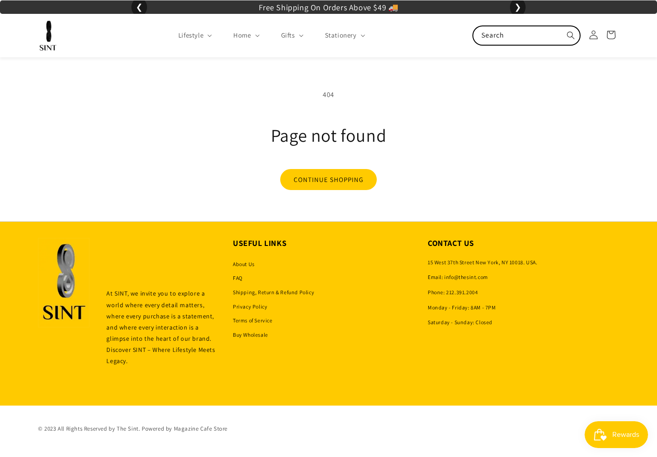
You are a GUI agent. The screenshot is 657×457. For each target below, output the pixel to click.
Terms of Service (253, 320)
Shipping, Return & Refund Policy (273, 292)
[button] (187, 35)
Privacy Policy (250, 306)
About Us (244, 264)
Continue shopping (328, 179)
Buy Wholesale (250, 334)
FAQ (238, 278)
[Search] (571, 35)
